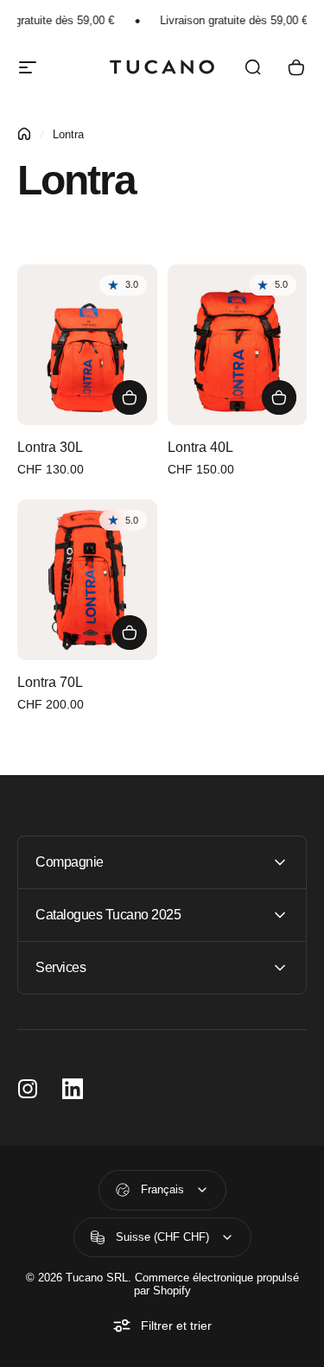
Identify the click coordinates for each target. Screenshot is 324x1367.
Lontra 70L (50, 682)
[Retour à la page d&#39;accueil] (24, 134)
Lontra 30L (50, 447)
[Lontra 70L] (87, 579)
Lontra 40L (200, 447)
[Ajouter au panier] (129, 397)
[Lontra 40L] (238, 344)
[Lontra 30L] (87, 344)
